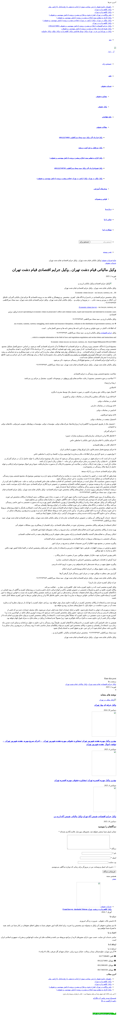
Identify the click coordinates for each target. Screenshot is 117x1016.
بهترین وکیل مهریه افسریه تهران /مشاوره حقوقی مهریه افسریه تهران (85, 780)
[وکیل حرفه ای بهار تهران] (107, 700)
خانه (110, 76)
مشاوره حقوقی (101, 96)
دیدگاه (113, 849)
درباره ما (108, 209)
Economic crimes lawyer (88, 307)
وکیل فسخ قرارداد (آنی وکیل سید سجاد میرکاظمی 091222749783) (78, 168)
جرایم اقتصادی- (106, 333)
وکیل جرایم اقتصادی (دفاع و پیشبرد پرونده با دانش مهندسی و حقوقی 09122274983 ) (80, 26)
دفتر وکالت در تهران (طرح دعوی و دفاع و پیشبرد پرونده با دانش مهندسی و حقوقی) (80, 15)
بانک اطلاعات (107, 117)
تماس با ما (108, 219)
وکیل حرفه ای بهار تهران (105, 705)
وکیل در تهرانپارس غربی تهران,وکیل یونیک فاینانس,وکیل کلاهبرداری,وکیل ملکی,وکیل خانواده (77, 31)
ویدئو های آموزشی (100, 189)
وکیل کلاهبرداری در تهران (102, 23)
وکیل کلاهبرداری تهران (103, 9)
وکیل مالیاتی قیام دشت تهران (76, 684)
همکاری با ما (107, 230)
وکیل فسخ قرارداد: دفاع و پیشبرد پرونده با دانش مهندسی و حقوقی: (86, 29)
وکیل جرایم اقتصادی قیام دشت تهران (102, 684)
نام (114, 853)
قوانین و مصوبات (101, 199)
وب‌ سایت (112, 862)
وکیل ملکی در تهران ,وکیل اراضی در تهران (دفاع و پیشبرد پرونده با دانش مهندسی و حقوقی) (77, 20)
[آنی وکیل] (112, 52)
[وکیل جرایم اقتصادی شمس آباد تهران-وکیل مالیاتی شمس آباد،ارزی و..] (104, 811)
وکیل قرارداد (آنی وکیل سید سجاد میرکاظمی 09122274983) (80, 137)
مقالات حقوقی (101, 127)
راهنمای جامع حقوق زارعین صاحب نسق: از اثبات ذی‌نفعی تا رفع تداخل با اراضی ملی (80, 7)
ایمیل (113, 858)
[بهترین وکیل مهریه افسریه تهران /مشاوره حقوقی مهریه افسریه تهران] (104, 775)
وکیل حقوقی (102, 107)
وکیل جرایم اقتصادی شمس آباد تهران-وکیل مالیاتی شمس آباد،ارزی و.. (84, 816)
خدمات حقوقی (106, 86)
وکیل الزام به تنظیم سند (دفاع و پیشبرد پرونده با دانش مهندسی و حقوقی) (84, 18)
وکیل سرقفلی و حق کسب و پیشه (90, 148)
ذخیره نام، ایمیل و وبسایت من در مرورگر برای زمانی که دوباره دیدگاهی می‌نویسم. (82, 867)
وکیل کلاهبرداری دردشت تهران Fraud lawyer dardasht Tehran (87, 909)
